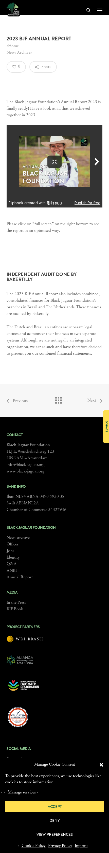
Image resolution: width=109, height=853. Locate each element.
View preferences (55, 834)
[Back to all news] (58, 399)
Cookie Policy (34, 846)
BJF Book (15, 609)
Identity (13, 558)
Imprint (81, 846)
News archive (18, 538)
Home (13, 46)
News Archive (18, 53)
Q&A (12, 564)
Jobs (10, 551)
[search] (88, 10)
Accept (55, 806)
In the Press (16, 603)
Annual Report (20, 577)
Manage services (22, 792)
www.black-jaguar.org (25, 471)
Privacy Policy (60, 846)
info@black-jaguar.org (26, 465)
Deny (54, 820)
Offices (13, 544)
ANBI (12, 571)
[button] (101, 764)
